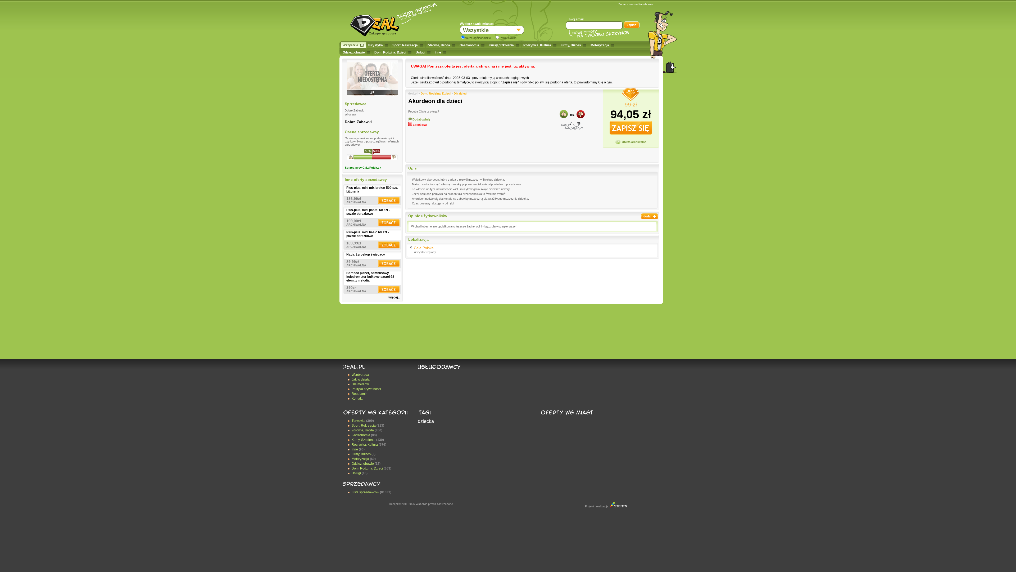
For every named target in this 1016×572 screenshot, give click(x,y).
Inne (438, 52)
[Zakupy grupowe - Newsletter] (631, 25)
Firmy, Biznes (571, 45)
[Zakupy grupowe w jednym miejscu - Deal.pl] (376, 24)
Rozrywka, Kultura (537, 45)
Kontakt (357, 398)
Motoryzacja (600, 45)
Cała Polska (424, 248)
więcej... (394, 297)
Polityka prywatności (366, 389)
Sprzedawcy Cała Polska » (363, 167)
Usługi (420, 52)
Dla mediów (360, 384)
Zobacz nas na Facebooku (635, 4)
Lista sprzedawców (365, 492)
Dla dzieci (460, 93)
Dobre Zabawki (358, 122)
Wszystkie (350, 45)
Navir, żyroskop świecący (365, 254)
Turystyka (375, 45)
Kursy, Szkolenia (501, 45)
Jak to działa (361, 379)
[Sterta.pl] (618, 506)
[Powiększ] (372, 94)
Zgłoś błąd (420, 124)
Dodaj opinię (421, 119)
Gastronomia (469, 45)
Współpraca (360, 375)
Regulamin (360, 394)
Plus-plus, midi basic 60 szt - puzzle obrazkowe (367, 234)
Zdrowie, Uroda (438, 45)
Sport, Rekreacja (405, 45)
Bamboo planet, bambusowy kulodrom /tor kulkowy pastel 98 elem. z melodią (370, 276)
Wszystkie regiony (425, 252)
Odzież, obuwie (354, 52)
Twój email (576, 19)
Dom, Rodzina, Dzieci (390, 52)
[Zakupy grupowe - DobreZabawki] (572, 126)
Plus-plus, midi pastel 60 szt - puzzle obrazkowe (368, 212)
